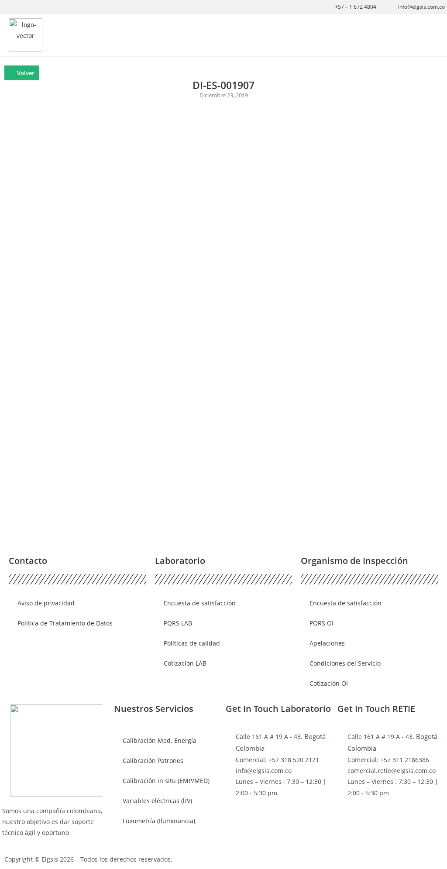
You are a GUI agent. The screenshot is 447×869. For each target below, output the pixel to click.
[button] (432, 35)
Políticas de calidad (192, 643)
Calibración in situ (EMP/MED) (166, 780)
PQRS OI (321, 623)
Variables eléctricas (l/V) (157, 801)
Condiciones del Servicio (345, 663)
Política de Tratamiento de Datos (65, 623)
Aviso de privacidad (46, 603)
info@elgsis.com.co (421, 6)
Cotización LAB (185, 663)
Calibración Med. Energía (159, 740)
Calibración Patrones (153, 760)
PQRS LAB (178, 623)
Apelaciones (327, 643)
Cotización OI (328, 683)
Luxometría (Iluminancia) (159, 821)
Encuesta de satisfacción (200, 603)
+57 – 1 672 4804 (355, 6)
